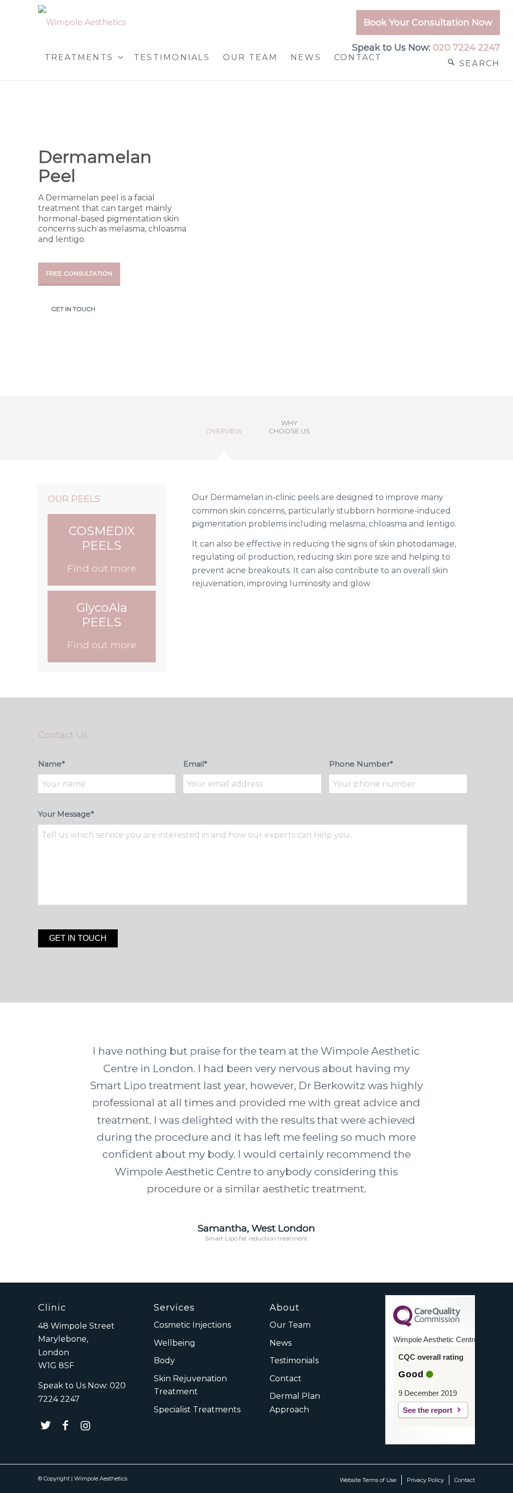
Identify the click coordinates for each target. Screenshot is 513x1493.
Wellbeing (174, 1343)
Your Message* (66, 814)
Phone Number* (361, 764)
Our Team (290, 1325)
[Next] (452, 1057)
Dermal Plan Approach (295, 1402)
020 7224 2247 (466, 47)
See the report (427, 1410)
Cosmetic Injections (192, 1325)
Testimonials (294, 1360)
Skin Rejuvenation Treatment (190, 1385)
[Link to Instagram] (85, 1425)
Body (164, 1360)
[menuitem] (425, 25)
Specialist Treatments (197, 1409)
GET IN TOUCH (73, 309)
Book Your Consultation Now (428, 22)
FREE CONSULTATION (79, 273)
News (281, 1343)
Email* (195, 764)
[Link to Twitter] (45, 1425)
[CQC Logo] (426, 1324)
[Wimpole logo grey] (82, 22)
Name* (51, 764)
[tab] (223, 434)
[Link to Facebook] (65, 1425)
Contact (286, 1378)
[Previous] (61, 1057)
